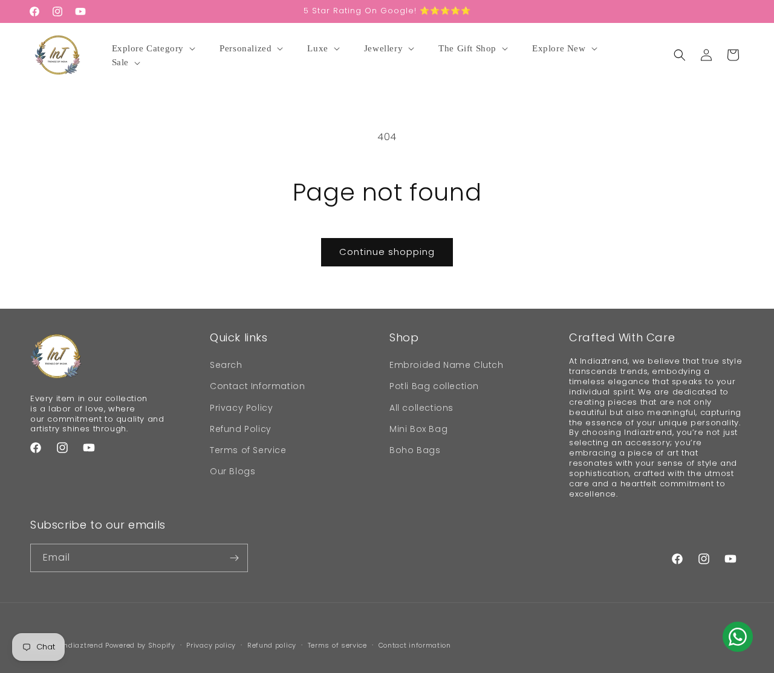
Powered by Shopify (140, 645)
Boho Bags (414, 450)
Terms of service (337, 645)
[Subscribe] (234, 558)
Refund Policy (241, 429)
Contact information (415, 645)
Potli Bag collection (434, 386)
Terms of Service (248, 450)
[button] (156, 49)
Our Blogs (232, 471)
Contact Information (257, 386)
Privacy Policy (241, 408)
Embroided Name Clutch (446, 365)
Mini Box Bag (418, 429)
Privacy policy (211, 645)
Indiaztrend (82, 645)
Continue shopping (387, 251)
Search (226, 365)
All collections (421, 408)
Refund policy (271, 645)
